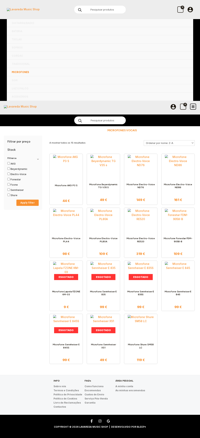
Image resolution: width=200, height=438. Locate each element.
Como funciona (94, 386)
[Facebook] (91, 421)
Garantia (90, 402)
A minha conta (124, 386)
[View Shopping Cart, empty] (180, 9)
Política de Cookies (65, 398)
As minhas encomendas (130, 390)
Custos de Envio (94, 394)
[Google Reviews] (108, 421)
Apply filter (27, 202)
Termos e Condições (66, 390)
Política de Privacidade (68, 394)
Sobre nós (60, 386)
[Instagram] (100, 421)
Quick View (66, 177)
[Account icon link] (190, 9)
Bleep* (141, 426)
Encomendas (93, 390)
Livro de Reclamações (67, 402)
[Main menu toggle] (193, 107)
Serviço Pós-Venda (96, 398)
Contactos (60, 406)
